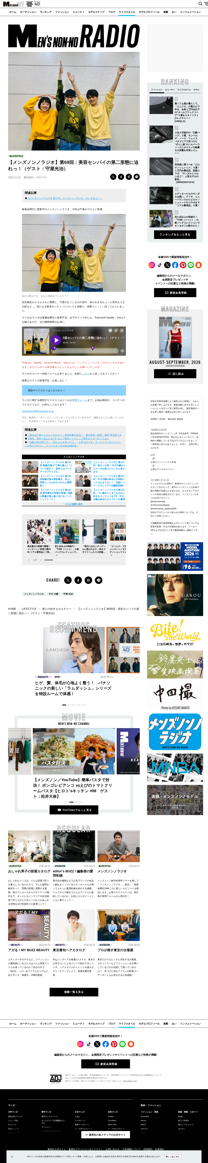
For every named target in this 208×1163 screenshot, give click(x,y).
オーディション (28, 12)
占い (174, 12)
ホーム (12, 12)
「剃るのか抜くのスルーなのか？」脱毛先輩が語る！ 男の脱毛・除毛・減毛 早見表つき (74, 435)
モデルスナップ (96, 12)
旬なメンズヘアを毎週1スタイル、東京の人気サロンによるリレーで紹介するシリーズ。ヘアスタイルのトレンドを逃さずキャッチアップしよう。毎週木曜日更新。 (74, 967)
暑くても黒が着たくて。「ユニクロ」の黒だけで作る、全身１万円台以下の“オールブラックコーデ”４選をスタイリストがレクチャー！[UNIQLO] (187, 112)
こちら (86, 373)
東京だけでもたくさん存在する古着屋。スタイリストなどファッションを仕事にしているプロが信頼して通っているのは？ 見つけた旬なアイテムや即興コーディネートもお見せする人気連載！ (118, 967)
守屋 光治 (68, 594)
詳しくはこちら (173, 1157)
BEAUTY (107, 677)
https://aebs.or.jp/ (130, 1081)
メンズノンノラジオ (34, 594)
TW (113, 177)
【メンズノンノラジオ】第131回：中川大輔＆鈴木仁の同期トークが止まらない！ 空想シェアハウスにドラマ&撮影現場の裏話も (109, 482)
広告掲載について (131, 1149)
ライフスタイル (127, 12)
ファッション (62, 12)
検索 (199, 4)
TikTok (159, 265)
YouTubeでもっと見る (77, 810)
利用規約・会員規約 (153, 1149)
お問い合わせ (112, 1149)
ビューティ (78, 12)
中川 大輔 (53, 594)
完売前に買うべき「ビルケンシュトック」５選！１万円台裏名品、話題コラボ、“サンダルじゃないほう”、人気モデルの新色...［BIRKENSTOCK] (187, 173)
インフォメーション (190, 12)
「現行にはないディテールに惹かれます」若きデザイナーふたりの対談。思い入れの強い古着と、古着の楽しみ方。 (93, 552)
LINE (137, 177)
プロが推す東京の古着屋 (115, 950)
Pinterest (183, 265)
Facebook (175, 265)
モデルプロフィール (149, 12)
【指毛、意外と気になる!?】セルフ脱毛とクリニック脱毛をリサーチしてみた (68, 438)
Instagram (151, 265)
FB (121, 177)
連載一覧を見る (74, 992)
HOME (12, 608)
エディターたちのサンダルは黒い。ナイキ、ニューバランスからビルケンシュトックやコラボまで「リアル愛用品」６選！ (187, 199)
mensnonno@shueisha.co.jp (38, 411)
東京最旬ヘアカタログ (69, 950)
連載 (165, 12)
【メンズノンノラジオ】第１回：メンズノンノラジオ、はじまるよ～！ (64, 198)
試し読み (178, 373)
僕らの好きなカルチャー (57, 608)
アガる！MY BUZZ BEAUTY (28, 950)
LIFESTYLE (17, 156)
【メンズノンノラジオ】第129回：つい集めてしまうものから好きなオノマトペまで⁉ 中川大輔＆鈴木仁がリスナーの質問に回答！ (109, 496)
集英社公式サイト (57, 1149)
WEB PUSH (198, 265)
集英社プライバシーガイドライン (86, 1149)
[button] (40, 560)
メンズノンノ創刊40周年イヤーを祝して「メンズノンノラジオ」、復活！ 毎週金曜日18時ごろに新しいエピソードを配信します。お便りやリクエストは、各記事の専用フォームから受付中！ (118, 888)
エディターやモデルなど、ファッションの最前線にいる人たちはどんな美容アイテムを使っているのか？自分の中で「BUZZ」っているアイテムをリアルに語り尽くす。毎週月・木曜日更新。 (28, 967)
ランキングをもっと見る (175, 234)
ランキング (46, 12)
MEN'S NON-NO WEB (12, 4)
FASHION (44, 677)
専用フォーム (79, 400)
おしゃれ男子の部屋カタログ (29, 871)
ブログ (111, 12)
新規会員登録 (178, 292)
